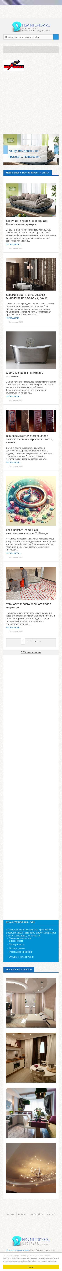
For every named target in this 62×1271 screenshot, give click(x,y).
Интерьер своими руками (18, 1250)
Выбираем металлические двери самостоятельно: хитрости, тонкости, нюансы (29, 439)
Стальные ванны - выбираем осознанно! (24, 374)
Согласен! (31, 1266)
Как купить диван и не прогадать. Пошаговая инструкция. (27, 222)
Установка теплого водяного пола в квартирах (28, 606)
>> (39, 641)
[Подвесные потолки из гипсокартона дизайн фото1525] (31, 1003)
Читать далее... (13, 244)
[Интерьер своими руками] (31, 26)
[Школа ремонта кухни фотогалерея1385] (31, 1113)
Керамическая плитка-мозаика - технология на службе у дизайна (27, 296)
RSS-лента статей (31, 652)
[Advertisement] (31, 103)
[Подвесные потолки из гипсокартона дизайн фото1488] (31, 1168)
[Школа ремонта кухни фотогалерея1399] (31, 1058)
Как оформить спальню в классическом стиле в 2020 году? (27, 531)
